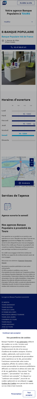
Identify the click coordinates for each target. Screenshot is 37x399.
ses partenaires (22, 342)
